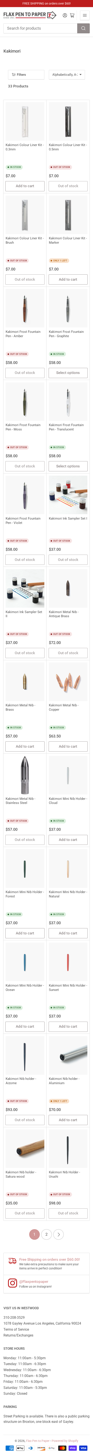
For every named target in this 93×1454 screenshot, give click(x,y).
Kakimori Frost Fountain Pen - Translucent (66, 427)
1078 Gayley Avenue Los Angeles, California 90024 (42, 1323)
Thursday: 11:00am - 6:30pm (25, 1376)
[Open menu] (85, 15)
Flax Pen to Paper (38, 1441)
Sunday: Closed (15, 1393)
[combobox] (46, 28)
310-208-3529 (14, 1318)
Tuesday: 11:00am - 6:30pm (24, 1364)
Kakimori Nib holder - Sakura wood (21, 1174)
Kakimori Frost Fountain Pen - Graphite (66, 334)
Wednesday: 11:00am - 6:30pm (27, 1370)
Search (83, 28)
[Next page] (58, 1234)
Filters (21, 75)
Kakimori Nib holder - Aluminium (64, 1081)
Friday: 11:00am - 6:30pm (23, 1382)
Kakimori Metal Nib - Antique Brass (64, 614)
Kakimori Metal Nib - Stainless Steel (20, 801)
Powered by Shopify (65, 1441)
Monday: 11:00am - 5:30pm (24, 1358)
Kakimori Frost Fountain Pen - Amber (23, 334)
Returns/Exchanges (18, 1335)
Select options (68, 373)
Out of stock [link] (68, 186)
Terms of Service (16, 1329)
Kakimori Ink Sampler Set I (68, 518)
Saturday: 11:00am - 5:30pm (25, 1388)
